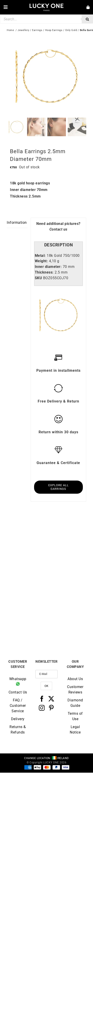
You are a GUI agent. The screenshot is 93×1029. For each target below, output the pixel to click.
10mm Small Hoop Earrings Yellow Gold (66, 567)
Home (10, 30)
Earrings (37, 30)
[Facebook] (42, 699)
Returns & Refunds (17, 729)
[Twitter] (51, 699)
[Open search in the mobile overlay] (46, 19)
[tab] (58, 245)
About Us (75, 679)
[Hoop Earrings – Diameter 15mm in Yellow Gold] (26, 529)
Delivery (18, 719)
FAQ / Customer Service (18, 705)
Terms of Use (75, 716)
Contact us (58, 229)
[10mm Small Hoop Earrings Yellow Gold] (66, 529)
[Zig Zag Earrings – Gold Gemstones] (26, 589)
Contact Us (18, 692)
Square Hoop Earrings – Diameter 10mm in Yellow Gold (66, 629)
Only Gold (71, 30)
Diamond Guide (75, 703)
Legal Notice (75, 729)
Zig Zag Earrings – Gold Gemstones (27, 627)
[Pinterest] (51, 708)
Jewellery (23, 30)
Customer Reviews (75, 689)
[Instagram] (42, 708)
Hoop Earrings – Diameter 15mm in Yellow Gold (27, 569)
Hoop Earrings (54, 30)
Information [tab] (17, 222)
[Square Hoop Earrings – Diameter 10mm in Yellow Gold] (66, 589)
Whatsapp (17, 679)
